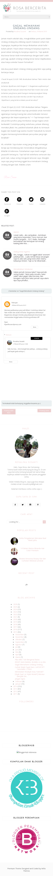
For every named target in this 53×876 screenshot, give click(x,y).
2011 (15, 694)
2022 (15, 614)
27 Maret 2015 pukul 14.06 (20, 344)
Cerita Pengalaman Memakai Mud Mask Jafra (32, 539)
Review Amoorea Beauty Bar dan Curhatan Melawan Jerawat (32, 559)
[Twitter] (23, 504)
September (20, 642)
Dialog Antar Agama (22, 252)
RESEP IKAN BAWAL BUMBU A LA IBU (30, 662)
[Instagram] (30, 504)
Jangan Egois (20, 679)
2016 (15, 629)
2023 (15, 612)
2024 (15, 609)
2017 (15, 627)
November (19, 637)
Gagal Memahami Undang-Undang (29, 664)
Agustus (18, 644)
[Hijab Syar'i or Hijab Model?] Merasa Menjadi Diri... (29, 675)
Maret (18, 657)
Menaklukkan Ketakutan (23, 269)
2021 (15, 617)
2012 (15, 691)
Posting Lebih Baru (8, 412)
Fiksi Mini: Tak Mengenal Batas (27, 659)
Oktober (18, 639)
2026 (15, 604)
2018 (15, 624)
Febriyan (15, 303)
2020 (15, 619)
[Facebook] (15, 504)
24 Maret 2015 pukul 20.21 (19, 305)
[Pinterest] (38, 505)
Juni (17, 649)
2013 (15, 689)
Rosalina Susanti (18, 341)
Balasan (8, 335)
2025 (15, 607)
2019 (15, 622)
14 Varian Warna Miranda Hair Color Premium (32, 549)
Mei (17, 652)
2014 (15, 686)
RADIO (16, 232)
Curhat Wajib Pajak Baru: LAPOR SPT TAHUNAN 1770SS (30, 668)
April (17, 654)
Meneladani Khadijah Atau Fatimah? (29, 672)
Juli (16, 647)
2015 (15, 632)
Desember (19, 634)
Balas (34, 327)
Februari (18, 681)
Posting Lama (44, 411)
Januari (18, 684)
